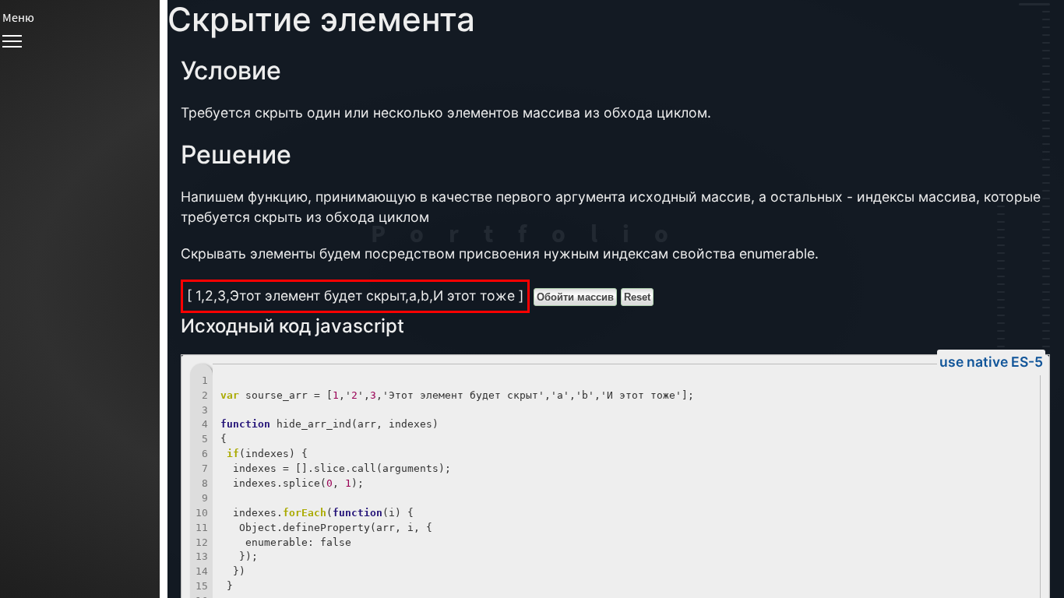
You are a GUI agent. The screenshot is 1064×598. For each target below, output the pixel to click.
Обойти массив (575, 297)
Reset (637, 297)
